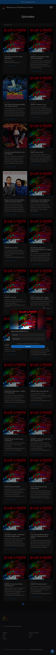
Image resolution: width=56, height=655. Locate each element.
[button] (43, 308)
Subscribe (28, 346)
